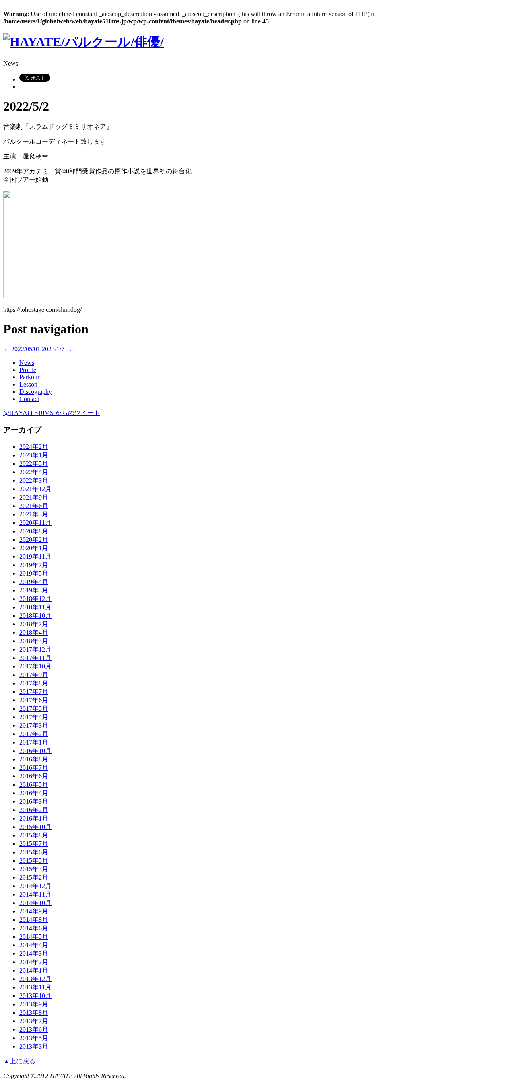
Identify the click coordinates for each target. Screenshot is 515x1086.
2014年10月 (35, 902)
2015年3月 (33, 869)
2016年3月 (33, 801)
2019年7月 (33, 565)
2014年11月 (35, 894)
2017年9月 (33, 674)
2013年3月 (33, 1046)
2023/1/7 (57, 349)
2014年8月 (33, 919)
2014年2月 (33, 961)
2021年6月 (33, 505)
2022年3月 (33, 480)
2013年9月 (33, 1004)
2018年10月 (35, 615)
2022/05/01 (21, 349)
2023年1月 (33, 455)
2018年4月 (33, 632)
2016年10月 (35, 750)
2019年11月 (35, 556)
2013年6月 (33, 1029)
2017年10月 (35, 666)
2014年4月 (33, 945)
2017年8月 (33, 683)
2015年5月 (33, 860)
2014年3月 (33, 953)
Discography (35, 391)
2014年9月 (33, 911)
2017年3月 (33, 725)
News (26, 362)
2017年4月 (33, 717)
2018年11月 (35, 607)
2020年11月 (35, 522)
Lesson (28, 384)
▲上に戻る (19, 1061)
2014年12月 (35, 885)
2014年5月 (33, 936)
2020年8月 (33, 531)
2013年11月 (35, 987)
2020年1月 (33, 548)
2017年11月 (35, 657)
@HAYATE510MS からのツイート (51, 412)
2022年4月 (33, 472)
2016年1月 (33, 818)
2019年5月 (33, 573)
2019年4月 (33, 581)
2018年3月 (33, 641)
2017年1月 (33, 742)
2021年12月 (35, 488)
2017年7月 (33, 691)
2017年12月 (35, 649)
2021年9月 (33, 497)
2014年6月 (33, 928)
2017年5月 (33, 708)
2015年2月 (33, 877)
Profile (27, 369)
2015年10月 (35, 826)
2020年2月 (33, 539)
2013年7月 (33, 1021)
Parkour (29, 377)
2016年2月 (33, 809)
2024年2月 (33, 446)
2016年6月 (33, 776)
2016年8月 (33, 759)
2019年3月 (33, 590)
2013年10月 (35, 995)
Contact (29, 398)
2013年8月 (33, 1012)
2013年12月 (35, 978)
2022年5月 (33, 463)
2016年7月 (33, 767)
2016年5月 (33, 784)
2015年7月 (33, 843)
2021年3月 (33, 514)
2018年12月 (35, 598)
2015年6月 (33, 852)
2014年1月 (33, 970)
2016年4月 (33, 793)
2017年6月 (33, 700)
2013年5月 (33, 1038)
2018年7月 (33, 624)
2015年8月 (33, 835)
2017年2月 (33, 733)
